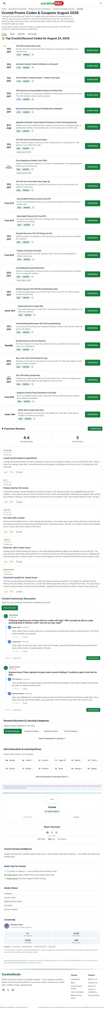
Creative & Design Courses (64, 9)
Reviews (21, 34)
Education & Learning (17, 9)
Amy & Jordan (10, 898)
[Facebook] (3, 990)
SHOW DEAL (92, 127)
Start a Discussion (10, 608)
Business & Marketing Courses (33, 731)
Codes (4, 34)
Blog (72, 983)
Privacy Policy (93, 995)
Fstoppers (8, 894)
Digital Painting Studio (13, 901)
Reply (26, 637)
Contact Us (92, 983)
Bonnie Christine (10, 909)
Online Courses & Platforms (39, 9)
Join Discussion (93, 658)
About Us (92, 986)
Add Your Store (77, 992)
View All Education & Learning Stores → (52, 777)
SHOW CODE (92, 50)
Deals (12, 34)
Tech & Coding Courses (72, 731)
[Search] (83, 3)
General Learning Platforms (52, 731)
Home (4, 9)
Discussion (32, 34)
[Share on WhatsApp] (56, 832)
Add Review (95, 429)
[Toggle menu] (21, 3)
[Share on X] (52, 832)
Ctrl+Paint (8, 906)
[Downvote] (18, 637)
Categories (75, 979)
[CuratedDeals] (52, 3)
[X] (8, 990)
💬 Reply (19, 472)
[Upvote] (13, 637)
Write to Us (92, 979)
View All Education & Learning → (52, 738)
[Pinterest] (13, 990)
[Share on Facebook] (47, 832)
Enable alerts (11, 875)
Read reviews (12, 878)
